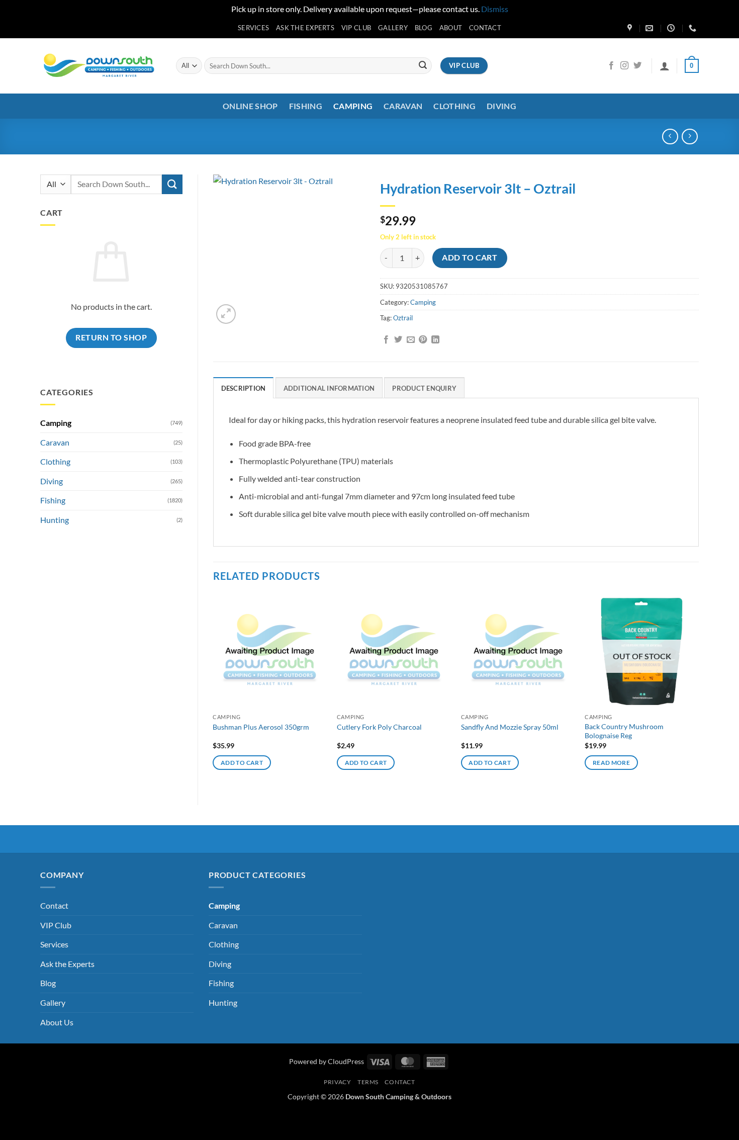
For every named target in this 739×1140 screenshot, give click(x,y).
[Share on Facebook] (386, 339)
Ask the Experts (305, 28)
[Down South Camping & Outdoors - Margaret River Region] (100, 65)
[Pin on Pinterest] (423, 339)
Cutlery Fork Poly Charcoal (379, 727)
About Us (56, 1022)
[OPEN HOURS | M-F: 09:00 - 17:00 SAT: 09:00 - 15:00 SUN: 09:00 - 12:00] (672, 28)
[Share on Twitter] (398, 339)
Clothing (454, 106)
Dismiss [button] (494, 9)
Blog (423, 28)
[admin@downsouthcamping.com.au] (650, 28)
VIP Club (356, 28)
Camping (353, 106)
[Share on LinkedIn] (435, 339)
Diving (501, 106)
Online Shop (250, 106)
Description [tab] (243, 388)
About (450, 28)
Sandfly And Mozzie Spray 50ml (510, 727)
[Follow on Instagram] (624, 65)
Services (253, 28)
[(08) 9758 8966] (694, 28)
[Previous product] (689, 136)
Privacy (337, 1082)
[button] (665, 66)
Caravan (403, 106)
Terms (368, 1082)
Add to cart (469, 257)
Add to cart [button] (242, 762)
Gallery (393, 28)
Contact (485, 28)
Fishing (305, 106)
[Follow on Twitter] (637, 65)
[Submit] (422, 65)
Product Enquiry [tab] (424, 388)
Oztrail (403, 318)
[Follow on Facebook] (611, 65)
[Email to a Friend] (411, 339)
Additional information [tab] (329, 388)
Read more (611, 762)
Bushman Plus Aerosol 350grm (261, 727)
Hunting (54, 519)
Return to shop (111, 337)
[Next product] (670, 136)
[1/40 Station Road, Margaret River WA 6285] (630, 28)
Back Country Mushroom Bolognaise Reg (624, 731)
